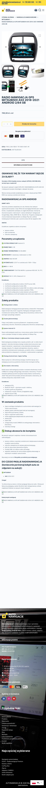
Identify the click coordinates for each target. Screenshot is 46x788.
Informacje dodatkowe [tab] (23, 165)
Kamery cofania (7, 763)
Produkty (4, 719)
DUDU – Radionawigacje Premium (12, 761)
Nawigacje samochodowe (10, 759)
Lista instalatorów (7, 736)
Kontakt (4, 741)
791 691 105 (29, 2)
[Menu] (43, 10)
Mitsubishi (17, 150)
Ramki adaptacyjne (8, 775)
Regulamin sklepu (7, 730)
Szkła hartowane (7, 772)
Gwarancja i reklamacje (9, 725)
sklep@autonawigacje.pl (11, 2)
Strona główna (6, 717)
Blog (3, 732)
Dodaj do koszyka (29, 124)
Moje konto (5, 721)
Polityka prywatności (8, 723)
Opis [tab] (23, 160)
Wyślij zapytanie (7, 743)
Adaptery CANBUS (8, 770)
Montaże (4, 734)
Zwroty (4, 728)
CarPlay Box (5, 766)
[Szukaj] (40, 10)
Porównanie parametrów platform (12, 739)
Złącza (4, 768)
